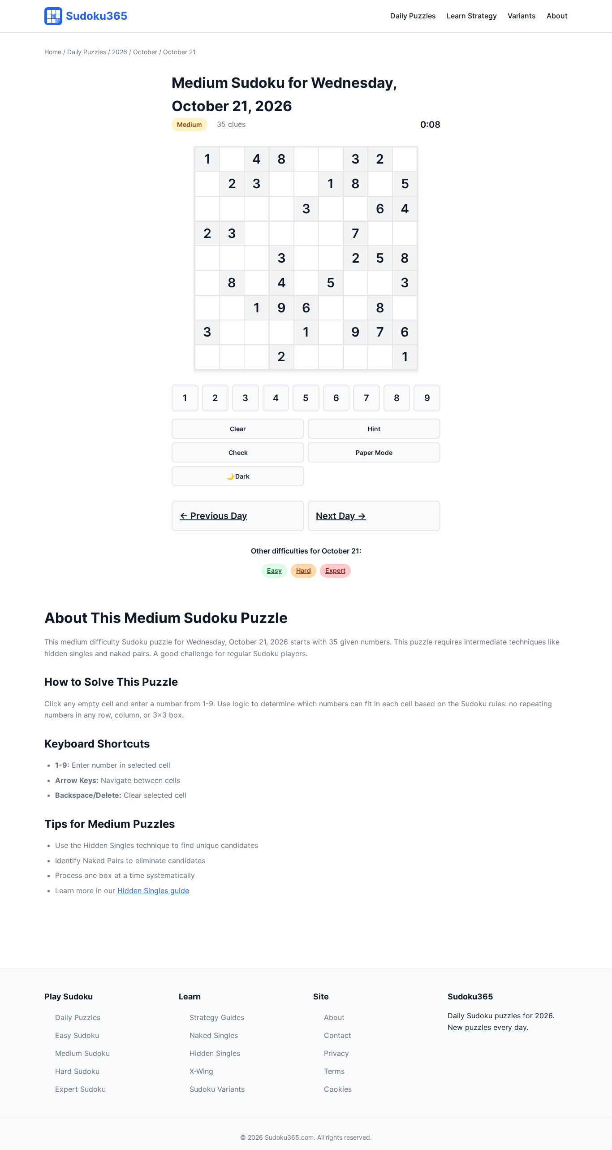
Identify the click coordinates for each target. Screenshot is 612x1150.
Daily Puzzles (413, 15)
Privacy (336, 1053)
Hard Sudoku (77, 1071)
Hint (374, 428)
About (557, 15)
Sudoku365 (96, 15)
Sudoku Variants (217, 1089)
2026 (119, 52)
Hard (303, 570)
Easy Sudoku (77, 1035)
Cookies (338, 1089)
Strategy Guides (217, 1017)
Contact (337, 1035)
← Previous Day (213, 515)
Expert (335, 570)
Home (52, 52)
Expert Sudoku (80, 1089)
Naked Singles (214, 1035)
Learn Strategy (472, 15)
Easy (274, 570)
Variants (522, 15)
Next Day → (341, 515)
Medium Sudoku (82, 1053)
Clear (238, 428)
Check (238, 452)
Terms (334, 1071)
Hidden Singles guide (153, 890)
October (145, 52)
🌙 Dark (238, 476)
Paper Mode (374, 452)
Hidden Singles (215, 1053)
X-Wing (201, 1071)
